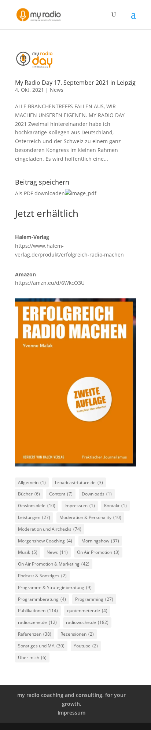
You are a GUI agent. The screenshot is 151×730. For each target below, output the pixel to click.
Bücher (29, 494)
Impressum (80, 505)
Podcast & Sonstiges (42, 576)
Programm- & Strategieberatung (55, 587)
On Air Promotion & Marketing (53, 564)
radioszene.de (37, 622)
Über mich (32, 657)
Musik (27, 552)
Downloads (97, 494)
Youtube (86, 646)
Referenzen (34, 634)
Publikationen (38, 610)
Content (61, 494)
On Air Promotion (98, 552)
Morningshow (100, 541)
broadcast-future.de (79, 482)
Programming (94, 599)
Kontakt (115, 505)
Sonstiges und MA (41, 646)
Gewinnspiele (36, 505)
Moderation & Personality (90, 517)
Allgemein (32, 482)
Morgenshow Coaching (45, 541)
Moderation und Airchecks (49, 529)
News (56, 89)
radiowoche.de (87, 622)
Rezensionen (77, 634)
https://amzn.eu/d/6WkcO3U (50, 282)
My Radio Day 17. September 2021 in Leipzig (75, 83)
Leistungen (34, 517)
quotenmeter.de (87, 610)
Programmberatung (42, 599)
